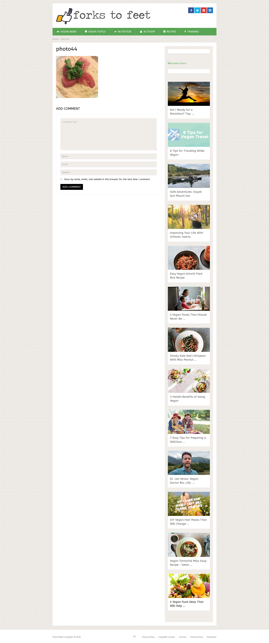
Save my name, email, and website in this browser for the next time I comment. (107, 179)
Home (55, 39)
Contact (182, 637)
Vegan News (68, 31)
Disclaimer (211, 637)
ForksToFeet (58, 637)
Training (192, 31)
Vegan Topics (96, 31)
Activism (149, 31)
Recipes (171, 31)
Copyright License (167, 637)
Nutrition (124, 31)
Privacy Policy (148, 637)
